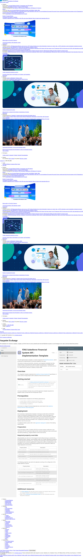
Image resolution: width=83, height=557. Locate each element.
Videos (6, 531)
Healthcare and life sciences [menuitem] (26, 50)
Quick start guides (9, 526)
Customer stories (8, 542)
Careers (6, 548)
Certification (7, 516)
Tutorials (19, 155)
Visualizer (15, 17)
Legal (1, 550)
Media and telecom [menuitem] (54, 50)
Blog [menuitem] (41, 116)
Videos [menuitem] (14, 116)
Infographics (7, 536)
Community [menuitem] (13, 115)
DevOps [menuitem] (18, 51)
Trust (14, 550)
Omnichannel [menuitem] (68, 51)
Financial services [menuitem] (11, 50)
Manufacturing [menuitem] (47, 50)
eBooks (6, 534)
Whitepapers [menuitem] (28, 116)
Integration (7, 509)
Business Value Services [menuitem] (23, 79)
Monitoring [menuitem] (28, 8)
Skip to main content (4, 2)
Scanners (8, 16)
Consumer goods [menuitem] (64, 50)
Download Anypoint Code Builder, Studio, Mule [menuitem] (30, 10)
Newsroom (7, 545)
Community (11, 155)
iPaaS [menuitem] (38, 51)
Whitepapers (7, 535)
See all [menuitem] (4, 9)
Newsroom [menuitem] (25, 115)
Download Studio (8, 504)
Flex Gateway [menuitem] (15, 8)
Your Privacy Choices (4, 551)
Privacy (11, 550)
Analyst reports (8, 533)
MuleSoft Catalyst (9, 517)
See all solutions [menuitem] (6, 54)
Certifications (12, 78)
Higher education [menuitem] (35, 50)
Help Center (7, 521)
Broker (11, 16)
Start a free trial (8, 503)
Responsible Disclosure (24, 550)
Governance (5, 17)
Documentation (24, 155)
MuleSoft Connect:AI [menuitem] (10, 119)
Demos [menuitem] (11, 116)
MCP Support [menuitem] (25, 6)
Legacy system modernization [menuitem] (45, 51)
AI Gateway (10, 17)
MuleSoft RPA (8, 501)
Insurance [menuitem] (42, 50)
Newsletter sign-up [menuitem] (32, 115)
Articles (6, 537)
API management (8, 508)
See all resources (6, 117)
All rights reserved (18, 335)
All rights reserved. (18, 552)
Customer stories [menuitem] (19, 115)
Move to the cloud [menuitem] (61, 51)
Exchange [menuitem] (15, 6)
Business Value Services (10, 518)
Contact (17, 550)
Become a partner (23, 158)
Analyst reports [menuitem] (19, 116)
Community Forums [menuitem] (15, 80)
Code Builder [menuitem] (10, 6)
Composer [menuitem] (13, 164)
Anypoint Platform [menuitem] (7, 164)
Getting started (6, 155)
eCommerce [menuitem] (22, 51)
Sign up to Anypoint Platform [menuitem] (14, 10)
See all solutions (8, 513)
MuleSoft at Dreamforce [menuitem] (20, 119)
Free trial (4, 165)
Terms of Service (6, 550)
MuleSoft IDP (8, 502)
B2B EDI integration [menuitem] (12, 51)
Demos (6, 530)
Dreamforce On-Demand (13, 1)
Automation (7, 510)
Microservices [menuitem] (54, 51)
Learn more (8, 345)
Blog (6, 538)
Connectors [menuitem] (19, 6)
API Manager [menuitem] (33, 8)
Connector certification (7, 337)
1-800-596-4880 (10, 325)
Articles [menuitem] (38, 116)
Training (15, 155)
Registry (4, 16)
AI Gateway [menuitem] (38, 8)
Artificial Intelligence (9, 511)
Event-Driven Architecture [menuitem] (31, 51)
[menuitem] (43, 24)
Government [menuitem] (17, 50)
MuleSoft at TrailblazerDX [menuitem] (30, 119)
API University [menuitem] (46, 116)
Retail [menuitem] (59, 50)
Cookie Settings (32, 550)
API (6, 507)
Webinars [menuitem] (8, 116)
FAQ (1, 337)
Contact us (7, 527)
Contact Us (2, 160)
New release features (9, 541)
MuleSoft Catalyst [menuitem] (14, 79)
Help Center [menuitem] (8, 80)
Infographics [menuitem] (34, 116)
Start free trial (3, 345)
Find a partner (11, 158)
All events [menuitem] (47, 119)
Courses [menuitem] (8, 78)
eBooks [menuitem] (24, 116)
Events (6, 543)
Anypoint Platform (9, 500)
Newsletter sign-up (9, 547)
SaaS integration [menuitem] (74, 51)
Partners (6, 544)
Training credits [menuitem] (19, 78)
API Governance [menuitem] (21, 8)
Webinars (7, 529)
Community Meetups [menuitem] (40, 119)
